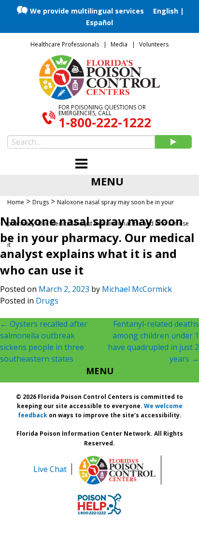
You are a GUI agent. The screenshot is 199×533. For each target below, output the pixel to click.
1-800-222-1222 (104, 122)
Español (99, 22)
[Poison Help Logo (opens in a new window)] (99, 503)
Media (119, 44)
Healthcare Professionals (64, 44)
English (165, 10)
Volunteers (154, 44)
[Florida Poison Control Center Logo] (117, 470)
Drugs (47, 300)
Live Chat (50, 469)
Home (15, 202)
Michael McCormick (137, 289)
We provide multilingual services (87, 10)
